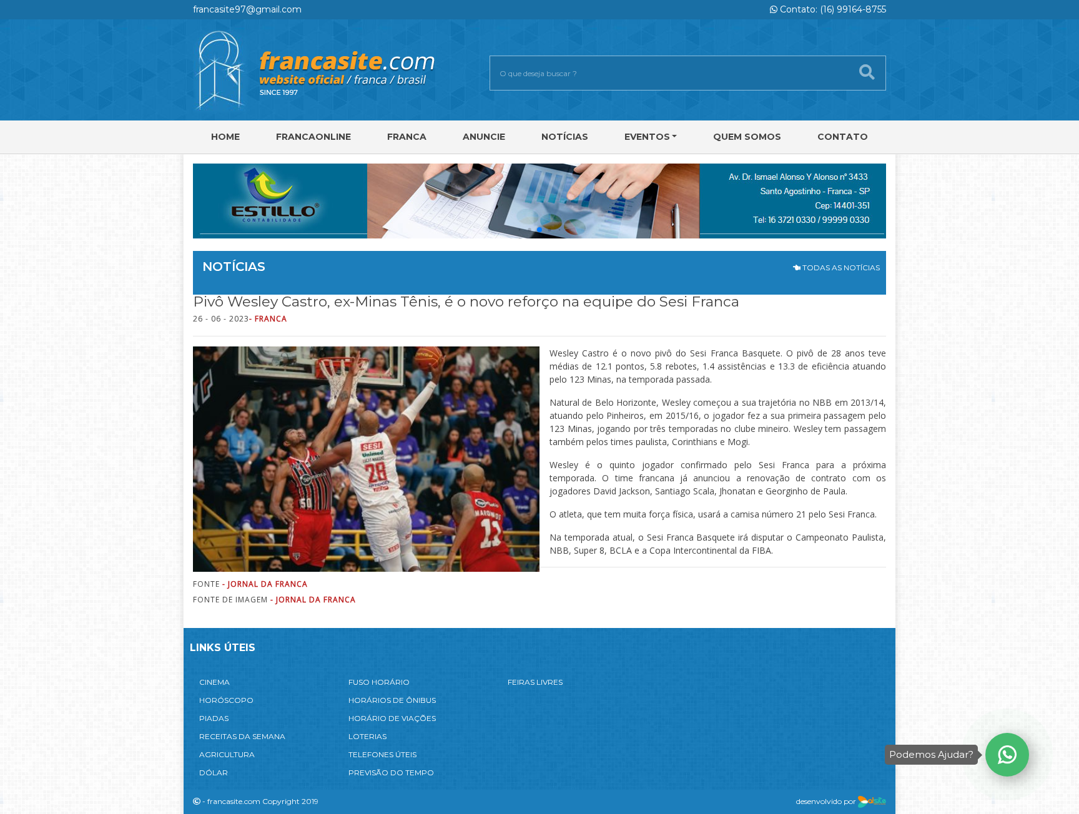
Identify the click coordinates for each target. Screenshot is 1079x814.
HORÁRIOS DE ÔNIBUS (392, 700)
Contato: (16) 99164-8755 (831, 9)
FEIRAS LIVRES (535, 682)
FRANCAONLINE (313, 136)
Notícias (564, 136)
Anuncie (484, 136)
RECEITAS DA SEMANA (242, 736)
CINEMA (214, 682)
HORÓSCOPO (226, 700)
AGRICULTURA (227, 754)
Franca (406, 136)
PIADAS (214, 718)
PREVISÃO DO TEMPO (391, 772)
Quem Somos (747, 136)
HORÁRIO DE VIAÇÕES (392, 718)
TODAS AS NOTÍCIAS (840, 267)
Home (225, 136)
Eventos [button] (647, 136)
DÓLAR (213, 772)
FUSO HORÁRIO (379, 682)
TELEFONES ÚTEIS (382, 754)
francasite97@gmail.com (247, 9)
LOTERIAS (367, 736)
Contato (842, 136)
